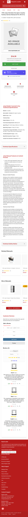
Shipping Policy (4, 469)
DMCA (9, 514)
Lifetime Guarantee (5, 478)
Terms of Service (4, 473)
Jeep (19, 10)
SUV (14, 10)
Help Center (3, 482)
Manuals (9, 10)
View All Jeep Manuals (14, 308)
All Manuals (3, 457)
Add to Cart (11, 64)
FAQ (2, 480)
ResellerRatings (4, 487)
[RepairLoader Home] (14, 2)
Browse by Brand (5, 459)
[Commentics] (14, 379)
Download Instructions (6, 476)
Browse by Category (5, 461)
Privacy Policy (4, 514)
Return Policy (4, 471)
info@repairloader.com (6, 498)
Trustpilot (3, 489)
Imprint (13, 514)
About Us (3, 484)
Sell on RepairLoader (5, 463)
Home (3, 10)
